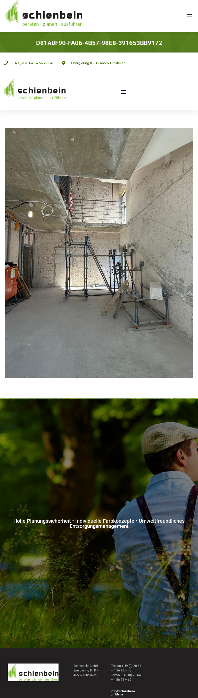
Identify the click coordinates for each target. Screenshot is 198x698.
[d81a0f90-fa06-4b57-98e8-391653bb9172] (99, 253)
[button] (123, 92)
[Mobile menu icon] (189, 16)
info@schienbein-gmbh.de (123, 693)
